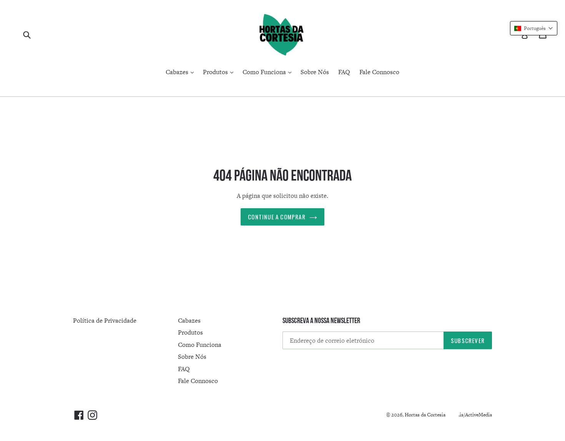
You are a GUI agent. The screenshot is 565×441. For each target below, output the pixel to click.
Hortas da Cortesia (425, 414)
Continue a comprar (277, 216)
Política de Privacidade (104, 320)
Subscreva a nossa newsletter (321, 320)
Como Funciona (269, 71)
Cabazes (182, 71)
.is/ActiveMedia (475, 414)
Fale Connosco (379, 72)
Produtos (220, 71)
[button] (533, 28)
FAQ (344, 72)
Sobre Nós (315, 72)
